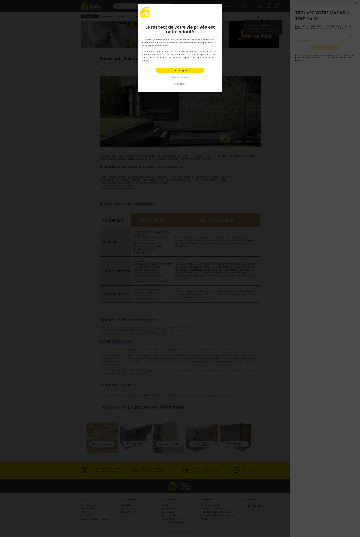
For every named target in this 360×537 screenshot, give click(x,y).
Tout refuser (180, 83)
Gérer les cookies (180, 77)
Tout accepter (180, 70)
